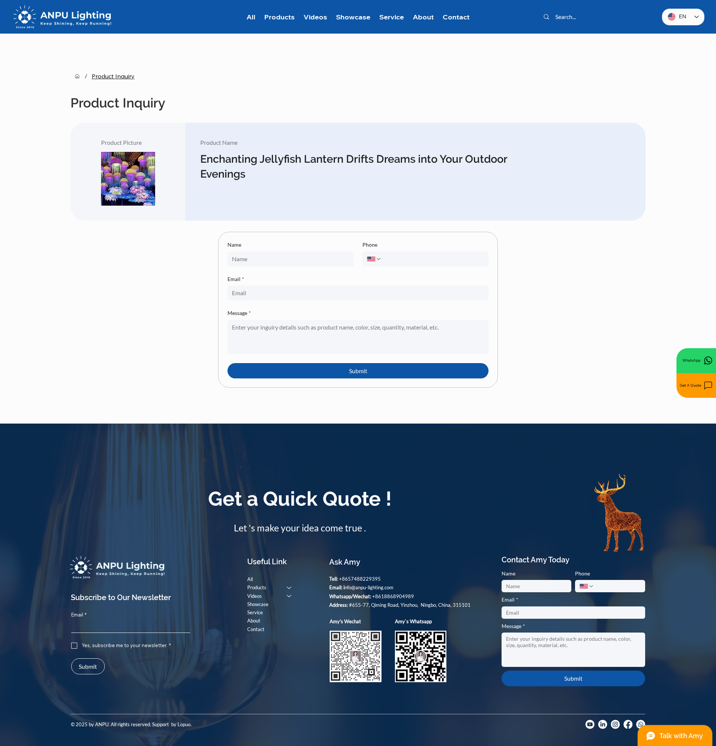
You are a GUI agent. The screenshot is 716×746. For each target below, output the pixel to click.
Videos (254, 596)
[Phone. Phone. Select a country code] (374, 259)
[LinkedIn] (602, 724)
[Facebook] (628, 724)
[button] (696, 385)
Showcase (257, 604)
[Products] (289, 587)
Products (256, 587)
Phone (369, 244)
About (253, 621)
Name (234, 244)
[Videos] (289, 596)
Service (255, 612)
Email (235, 279)
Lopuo (184, 724)
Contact (255, 629)
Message (239, 313)
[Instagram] (615, 724)
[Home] (77, 76)
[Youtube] (589, 724)
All (250, 579)
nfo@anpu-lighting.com (369, 587)
